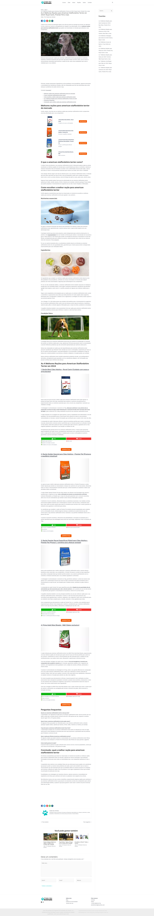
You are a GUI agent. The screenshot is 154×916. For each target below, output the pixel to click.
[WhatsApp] (43, 902)
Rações (79, 2)
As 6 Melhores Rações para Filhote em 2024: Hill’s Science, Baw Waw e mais (105, 31)
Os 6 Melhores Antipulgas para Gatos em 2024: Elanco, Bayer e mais (106, 37)
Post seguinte (87, 822)
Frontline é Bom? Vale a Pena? (81, 842)
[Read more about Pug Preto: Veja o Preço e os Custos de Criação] (66, 836)
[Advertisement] (66, 73)
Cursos (64, 2)
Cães (69, 2)
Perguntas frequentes (49, 100)
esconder (48, 90)
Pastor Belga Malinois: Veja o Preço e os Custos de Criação (49, 843)
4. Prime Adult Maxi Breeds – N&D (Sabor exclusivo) (60, 625)
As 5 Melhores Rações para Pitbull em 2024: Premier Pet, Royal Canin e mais (106, 50)
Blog (67, 900)
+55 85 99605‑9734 (96, 903)
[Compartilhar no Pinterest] (47, 21)
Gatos (73, 2)
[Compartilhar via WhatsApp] (50, 21)
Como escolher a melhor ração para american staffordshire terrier (60, 97)
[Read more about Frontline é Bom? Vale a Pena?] (82, 836)
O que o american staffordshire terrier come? (55, 95)
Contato (90, 2)
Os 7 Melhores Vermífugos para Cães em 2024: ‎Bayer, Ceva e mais (105, 63)
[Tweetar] (44, 21)
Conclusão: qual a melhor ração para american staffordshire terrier (60, 102)
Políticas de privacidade (72, 901)
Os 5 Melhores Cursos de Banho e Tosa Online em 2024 (105, 44)
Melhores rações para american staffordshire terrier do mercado (59, 93)
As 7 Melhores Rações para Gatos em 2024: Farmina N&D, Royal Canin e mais (105, 57)
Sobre (84, 2)
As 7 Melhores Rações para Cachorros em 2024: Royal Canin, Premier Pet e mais (105, 69)
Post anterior (44, 822)
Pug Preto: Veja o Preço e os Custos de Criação (66, 842)
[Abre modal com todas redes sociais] (52, 21)
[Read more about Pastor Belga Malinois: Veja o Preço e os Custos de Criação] (50, 836)
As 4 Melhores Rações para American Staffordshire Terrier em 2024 (60, 98)
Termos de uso (69, 903)
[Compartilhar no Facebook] (42, 21)
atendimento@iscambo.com (98, 905)
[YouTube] (41, 902)
